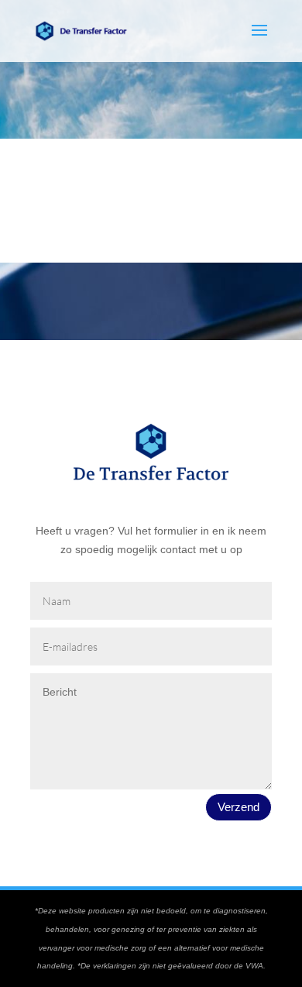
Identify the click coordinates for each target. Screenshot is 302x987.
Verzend (238, 806)
